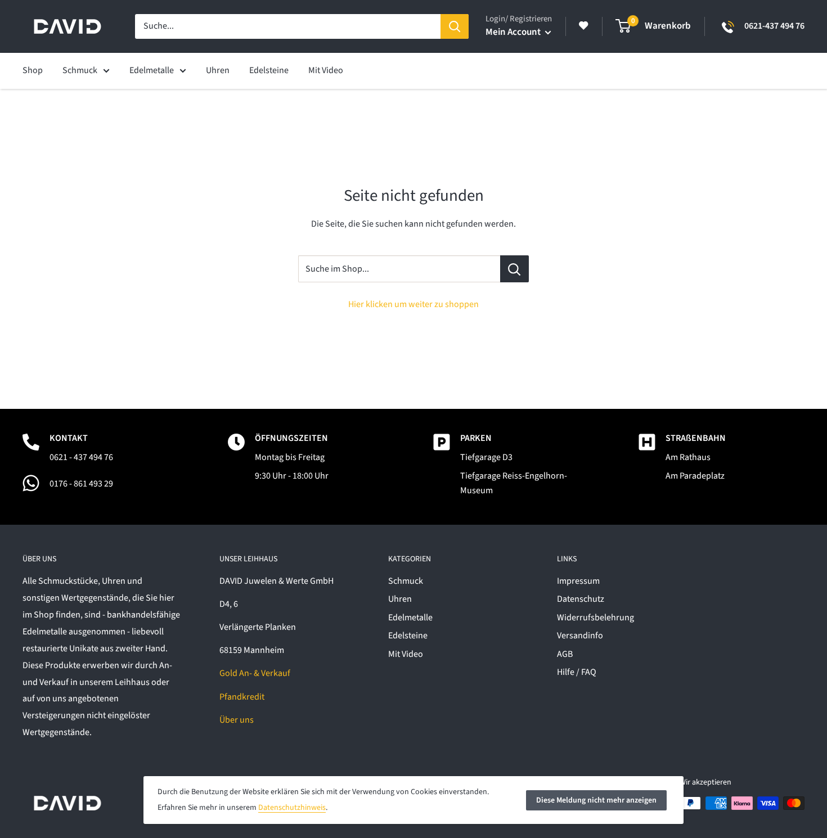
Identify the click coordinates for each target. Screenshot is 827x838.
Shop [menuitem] (33, 70)
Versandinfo (580, 635)
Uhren (400, 599)
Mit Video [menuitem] (325, 70)
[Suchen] (455, 26)
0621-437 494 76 (774, 26)
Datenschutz (580, 599)
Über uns (236, 720)
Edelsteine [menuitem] (269, 70)
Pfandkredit (241, 697)
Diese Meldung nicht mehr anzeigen (596, 800)
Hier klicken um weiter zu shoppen (413, 304)
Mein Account (514, 32)
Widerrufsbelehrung (595, 617)
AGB (565, 654)
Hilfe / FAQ (576, 672)
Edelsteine (408, 635)
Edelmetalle (410, 617)
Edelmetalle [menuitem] (151, 70)
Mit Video (405, 654)
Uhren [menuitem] (218, 70)
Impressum (578, 581)
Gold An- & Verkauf (254, 673)
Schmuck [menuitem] (79, 70)
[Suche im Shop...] (514, 268)
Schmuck (405, 581)
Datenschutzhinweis (292, 807)
